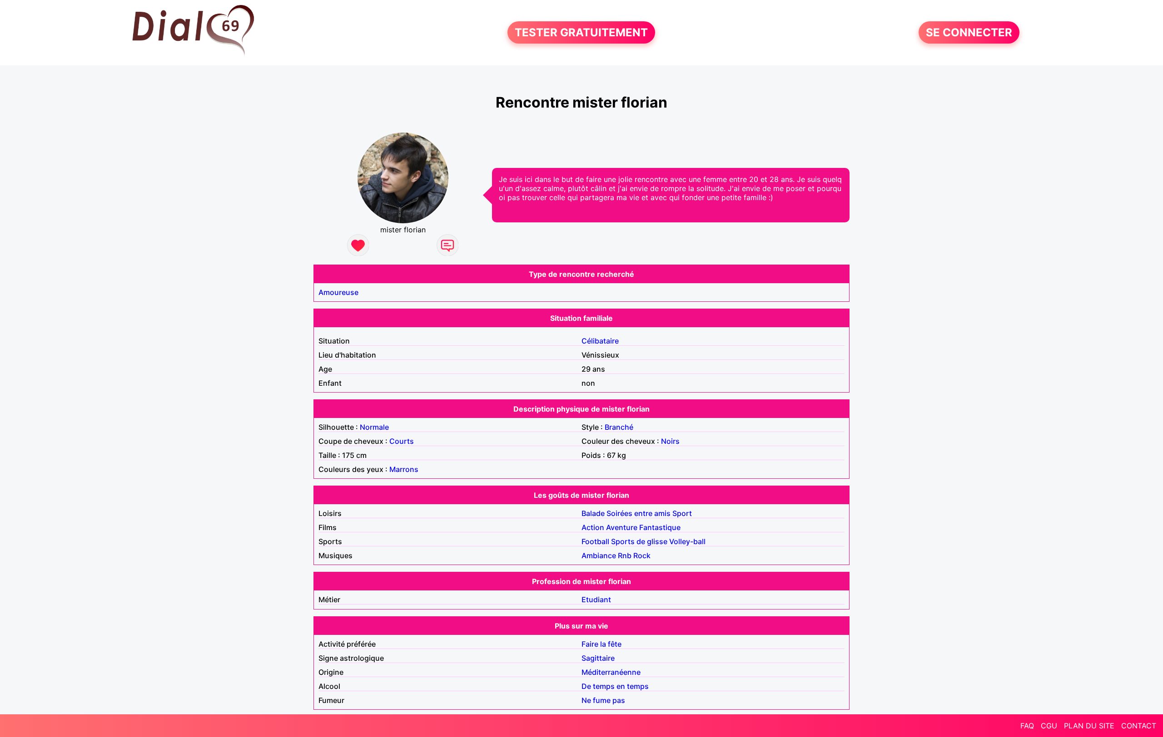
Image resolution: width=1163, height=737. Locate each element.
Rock (642, 555)
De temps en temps (615, 686)
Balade (593, 513)
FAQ (1027, 725)
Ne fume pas (603, 700)
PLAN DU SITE (1089, 725)
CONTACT (1138, 725)
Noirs (670, 441)
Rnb (624, 555)
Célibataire (600, 340)
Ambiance (599, 555)
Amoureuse (338, 292)
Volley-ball (687, 541)
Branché (619, 427)
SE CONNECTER (969, 32)
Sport (682, 513)
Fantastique (660, 527)
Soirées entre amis (638, 513)
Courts (401, 441)
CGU (1049, 725)
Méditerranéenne (611, 672)
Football (595, 541)
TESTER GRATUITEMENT (581, 32)
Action (593, 527)
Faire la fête (601, 644)
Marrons (403, 469)
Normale (374, 427)
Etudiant (596, 599)
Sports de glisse (639, 541)
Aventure (621, 527)
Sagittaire (598, 658)
